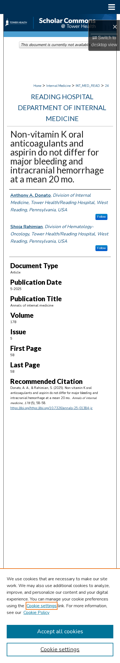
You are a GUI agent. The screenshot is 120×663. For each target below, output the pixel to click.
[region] (60, 615)
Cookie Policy (36, 612)
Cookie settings (42, 606)
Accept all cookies (60, 631)
